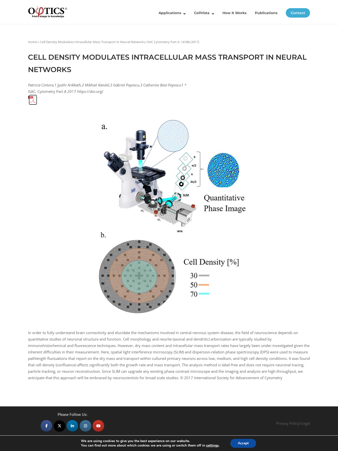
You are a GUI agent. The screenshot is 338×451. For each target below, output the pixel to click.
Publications (266, 13)
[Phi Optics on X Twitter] (59, 426)
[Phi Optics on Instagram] (85, 426)
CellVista (202, 13)
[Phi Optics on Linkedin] (72, 426)
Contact (298, 13)
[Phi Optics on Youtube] (98, 426)
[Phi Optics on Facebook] (46, 426)
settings (212, 445)
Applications (170, 13)
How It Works (234, 13)
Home (32, 42)
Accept (243, 443)
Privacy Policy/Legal (293, 423)
